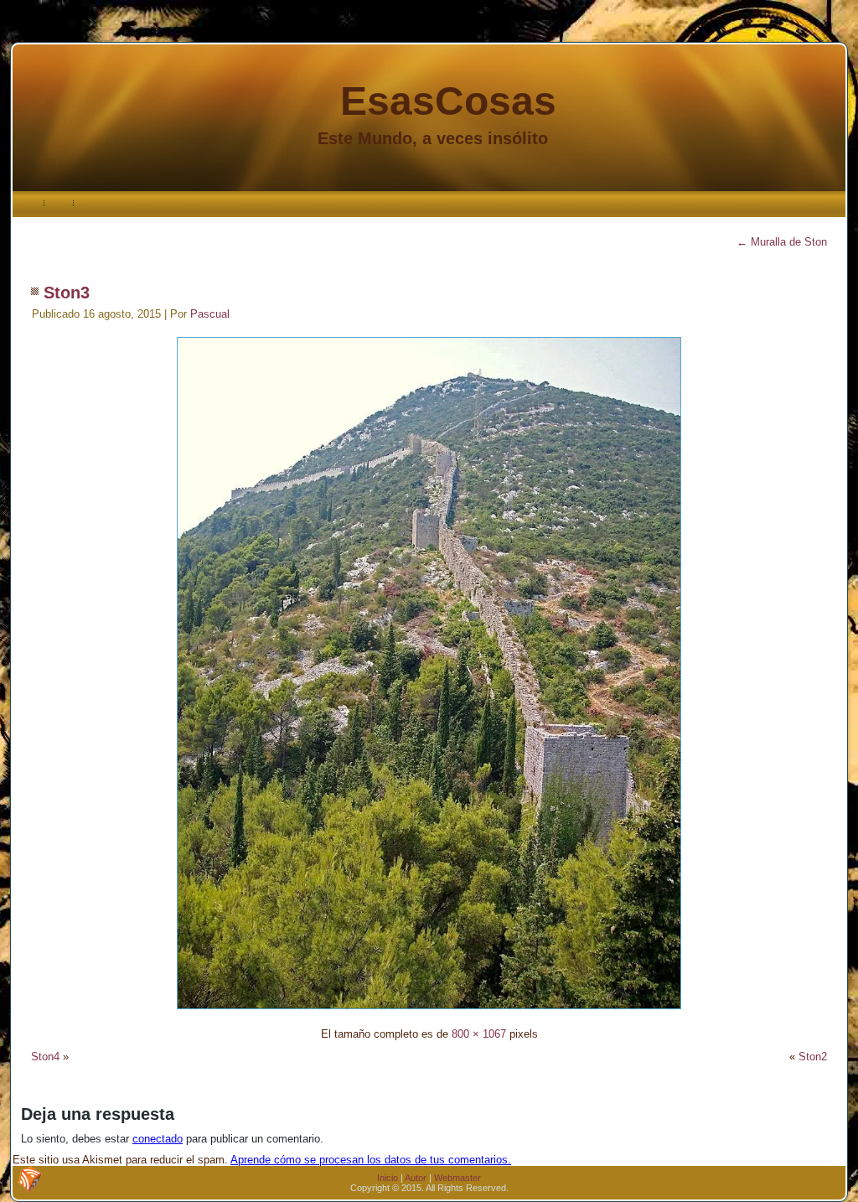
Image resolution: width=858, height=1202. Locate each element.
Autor (415, 1178)
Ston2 (813, 1056)
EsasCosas (448, 101)
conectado (157, 1138)
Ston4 (45, 1056)
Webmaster (457, 1178)
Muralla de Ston (782, 242)
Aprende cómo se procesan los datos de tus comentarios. (370, 1159)
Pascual (210, 314)
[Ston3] (429, 1011)
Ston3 (67, 292)
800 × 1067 (479, 1034)
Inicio (387, 1178)
